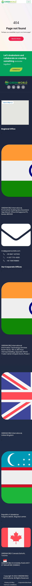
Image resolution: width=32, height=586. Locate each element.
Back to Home (16, 39)
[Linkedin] (13, 87)
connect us (16, 69)
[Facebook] (9, 87)
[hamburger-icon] (29, 1)
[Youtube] (18, 87)
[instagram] (23, 87)
